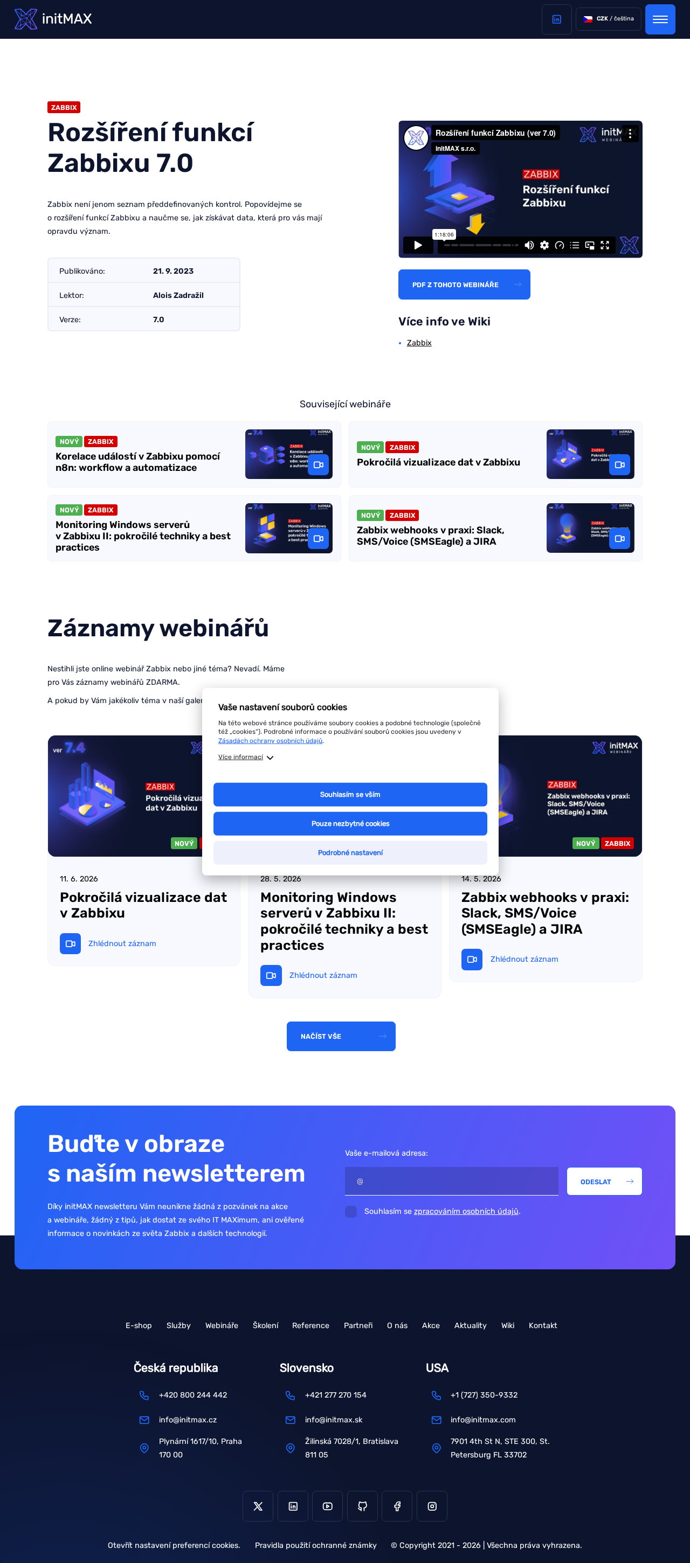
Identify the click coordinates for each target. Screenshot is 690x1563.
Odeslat (596, 1182)
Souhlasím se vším (350, 794)
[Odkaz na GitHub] (362, 1506)
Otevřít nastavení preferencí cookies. (174, 1545)
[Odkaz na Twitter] (258, 1506)
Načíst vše (321, 1036)
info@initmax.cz (188, 1420)
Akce (431, 1325)
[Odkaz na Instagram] (432, 1506)
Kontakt (543, 1325)
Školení (265, 1325)
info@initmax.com (483, 1420)
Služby (179, 1325)
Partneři (358, 1325)
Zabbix (419, 343)
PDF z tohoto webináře (455, 285)
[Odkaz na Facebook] (397, 1506)
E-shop (139, 1325)
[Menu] (660, 19)
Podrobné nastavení (350, 853)
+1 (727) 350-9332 (484, 1395)
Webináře (221, 1325)
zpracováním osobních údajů (466, 1211)
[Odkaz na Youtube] (327, 1506)
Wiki (507, 1325)
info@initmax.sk (333, 1420)
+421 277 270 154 (336, 1395)
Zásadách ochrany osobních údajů (270, 741)
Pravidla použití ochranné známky (316, 1545)
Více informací (240, 757)
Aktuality (470, 1325)
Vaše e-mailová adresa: (386, 1153)
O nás (397, 1325)
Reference (310, 1325)
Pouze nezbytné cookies (351, 823)
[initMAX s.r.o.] (53, 19)
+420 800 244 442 (193, 1395)
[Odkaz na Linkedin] (557, 19)
